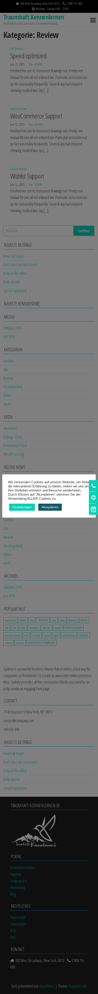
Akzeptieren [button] (50, 507)
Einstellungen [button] (22, 507)
